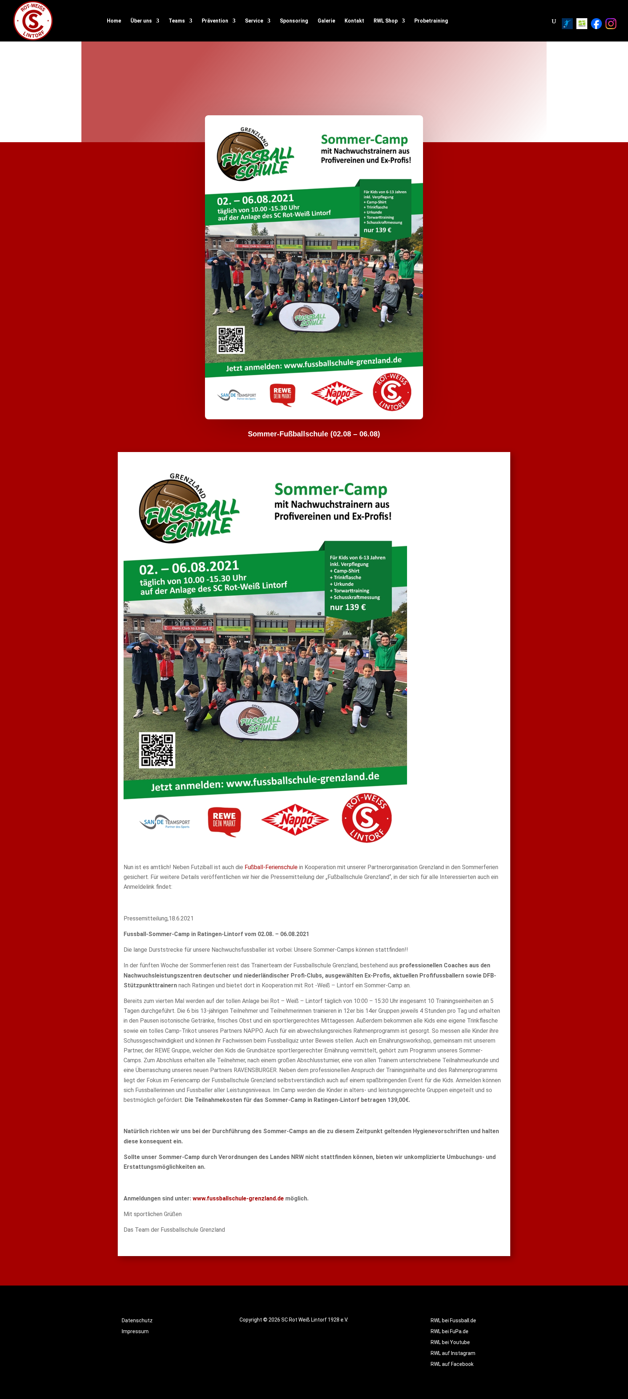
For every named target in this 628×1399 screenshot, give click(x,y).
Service (254, 21)
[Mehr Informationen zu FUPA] (567, 23)
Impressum (135, 1331)
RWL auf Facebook (452, 1364)
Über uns (141, 21)
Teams (177, 21)
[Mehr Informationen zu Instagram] (610, 23)
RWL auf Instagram (453, 1353)
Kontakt (354, 21)
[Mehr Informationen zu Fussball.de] (581, 23)
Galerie (326, 21)
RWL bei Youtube (450, 1342)
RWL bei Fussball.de (453, 1320)
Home (114, 21)
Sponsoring (294, 21)
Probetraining (431, 21)
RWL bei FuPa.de (449, 1331)
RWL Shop (386, 21)
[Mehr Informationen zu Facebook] (596, 23)
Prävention (215, 21)
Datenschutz (137, 1320)
